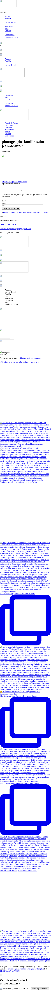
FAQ (7, 29)
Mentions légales (13, 969)
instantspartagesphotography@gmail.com (15, 229)
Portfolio (8, 18)
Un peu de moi (10, 22)
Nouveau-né (9, 129)
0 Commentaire (14, 182)
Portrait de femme (11, 123)
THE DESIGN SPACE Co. (10, 971)
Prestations (9, 26)
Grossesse (8, 127)
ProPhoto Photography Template (31, 969)
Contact (8, 31)
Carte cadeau (9, 35)
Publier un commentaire (11, 208)
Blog (6, 296)
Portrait (7, 132)
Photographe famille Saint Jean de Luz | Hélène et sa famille (25, 212)
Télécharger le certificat (40, 989)
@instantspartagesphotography (30, 358)
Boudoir (8, 134)
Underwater (9, 125)
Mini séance (9, 136)
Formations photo (11, 37)
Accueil (8, 16)
